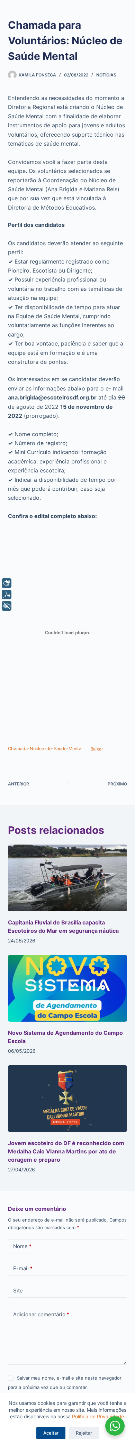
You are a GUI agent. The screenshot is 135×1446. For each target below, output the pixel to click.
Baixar (96, 749)
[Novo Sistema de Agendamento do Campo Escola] (67, 988)
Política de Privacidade (98, 1416)
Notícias (106, 74)
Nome (22, 1246)
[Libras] (6, 583)
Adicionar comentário (41, 1314)
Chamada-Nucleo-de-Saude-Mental (45, 749)
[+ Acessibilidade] (6, 606)
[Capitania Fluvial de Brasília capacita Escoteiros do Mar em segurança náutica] (67, 878)
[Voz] (6, 594)
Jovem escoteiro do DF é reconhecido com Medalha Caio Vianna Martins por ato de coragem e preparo (66, 1151)
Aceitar (50, 1433)
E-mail (23, 1268)
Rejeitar (84, 1433)
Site (18, 1290)
